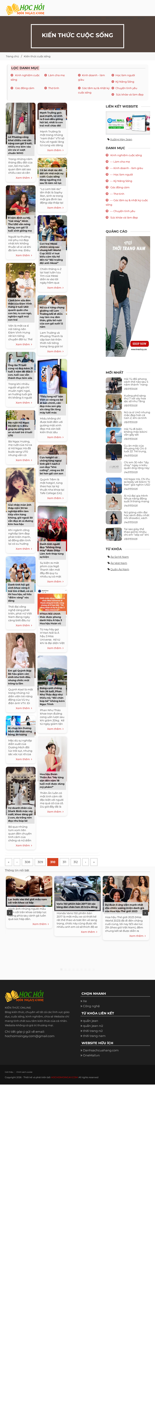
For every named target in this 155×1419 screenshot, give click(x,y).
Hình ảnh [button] (127, 17)
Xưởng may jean (121, 139)
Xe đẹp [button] (42, 17)
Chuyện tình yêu (126, 88)
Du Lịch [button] (111, 17)
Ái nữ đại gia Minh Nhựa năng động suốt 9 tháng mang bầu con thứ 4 (136, 500)
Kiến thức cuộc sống (37, 56)
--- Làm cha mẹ (120, 161)
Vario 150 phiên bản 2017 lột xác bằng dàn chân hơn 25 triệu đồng (77, 905)
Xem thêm (23, 177)
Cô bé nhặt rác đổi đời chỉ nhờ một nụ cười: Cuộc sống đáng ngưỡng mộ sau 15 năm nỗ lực (51, 177)
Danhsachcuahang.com (101, 1050)
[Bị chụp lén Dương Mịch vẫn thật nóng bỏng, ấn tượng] (20, 725)
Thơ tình (53, 88)
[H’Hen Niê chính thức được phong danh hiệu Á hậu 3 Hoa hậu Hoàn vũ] (52, 605)
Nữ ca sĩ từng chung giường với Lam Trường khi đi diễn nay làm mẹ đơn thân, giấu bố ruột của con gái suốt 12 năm (52, 317)
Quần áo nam (119, 569)
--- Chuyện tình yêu (122, 211)
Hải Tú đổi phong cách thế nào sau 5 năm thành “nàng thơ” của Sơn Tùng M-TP (136, 384)
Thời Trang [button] (78, 17)
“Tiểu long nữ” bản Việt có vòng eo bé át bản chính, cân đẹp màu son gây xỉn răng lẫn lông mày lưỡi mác (51, 404)
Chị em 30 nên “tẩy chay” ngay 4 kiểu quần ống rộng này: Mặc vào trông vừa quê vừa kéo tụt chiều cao (137, 469)
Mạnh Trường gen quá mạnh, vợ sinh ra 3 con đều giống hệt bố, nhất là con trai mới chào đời (51, 119)
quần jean (90, 1021)
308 (27, 862)
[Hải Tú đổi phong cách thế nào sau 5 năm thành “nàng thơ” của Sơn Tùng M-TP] (114, 387)
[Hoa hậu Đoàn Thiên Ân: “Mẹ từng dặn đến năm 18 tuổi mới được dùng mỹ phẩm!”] (52, 758)
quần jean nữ (93, 1026)
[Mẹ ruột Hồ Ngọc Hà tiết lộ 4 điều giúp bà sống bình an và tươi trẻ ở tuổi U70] (20, 419)
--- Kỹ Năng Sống (121, 181)
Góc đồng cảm (24, 88)
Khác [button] (141, 17)
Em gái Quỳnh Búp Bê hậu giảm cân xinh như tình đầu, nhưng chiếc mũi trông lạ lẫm (19, 677)
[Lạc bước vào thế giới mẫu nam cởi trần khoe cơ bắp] (29, 891)
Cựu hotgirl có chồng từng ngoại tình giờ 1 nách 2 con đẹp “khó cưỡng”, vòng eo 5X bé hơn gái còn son (52, 465)
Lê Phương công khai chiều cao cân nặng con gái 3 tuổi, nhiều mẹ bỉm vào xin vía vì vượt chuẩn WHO (20, 145)
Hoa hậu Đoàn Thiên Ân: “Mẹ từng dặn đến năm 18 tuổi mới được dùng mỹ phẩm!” (52, 780)
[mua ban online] (128, 122)
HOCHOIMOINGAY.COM (64, 1077)
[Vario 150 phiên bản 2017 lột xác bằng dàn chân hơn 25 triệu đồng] (77, 893)
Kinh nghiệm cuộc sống (126, 155)
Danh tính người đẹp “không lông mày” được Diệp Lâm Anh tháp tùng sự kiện (52, 550)
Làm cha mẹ (56, 75)
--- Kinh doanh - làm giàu (126, 168)
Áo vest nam (118, 563)
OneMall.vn (91, 1055)
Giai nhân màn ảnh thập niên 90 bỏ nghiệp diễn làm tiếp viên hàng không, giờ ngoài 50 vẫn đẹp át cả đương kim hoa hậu (20, 514)
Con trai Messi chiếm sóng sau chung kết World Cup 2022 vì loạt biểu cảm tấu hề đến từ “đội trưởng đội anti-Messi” (51, 253)
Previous (10, 913)
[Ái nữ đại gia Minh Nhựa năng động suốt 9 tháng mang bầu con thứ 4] (114, 504)
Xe (85, 1001)
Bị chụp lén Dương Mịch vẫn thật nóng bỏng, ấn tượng (20, 731)
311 (64, 862)
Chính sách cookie (24, 1072)
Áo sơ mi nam (119, 556)
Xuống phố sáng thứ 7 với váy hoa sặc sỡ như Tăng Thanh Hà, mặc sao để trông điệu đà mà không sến (136, 402)
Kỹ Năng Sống (124, 81)
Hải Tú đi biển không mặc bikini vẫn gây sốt (135, 431)
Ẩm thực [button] (96, 17)
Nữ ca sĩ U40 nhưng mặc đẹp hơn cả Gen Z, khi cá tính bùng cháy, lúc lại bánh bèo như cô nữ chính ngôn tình (137, 419)
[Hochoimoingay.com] (25, 7)
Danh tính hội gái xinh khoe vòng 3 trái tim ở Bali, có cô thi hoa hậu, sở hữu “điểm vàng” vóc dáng (20, 592)
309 (40, 862)
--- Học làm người (121, 174)
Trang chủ (12, 56)
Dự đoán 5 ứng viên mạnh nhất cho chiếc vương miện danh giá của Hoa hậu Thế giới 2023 (124, 908)
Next (145, 913)
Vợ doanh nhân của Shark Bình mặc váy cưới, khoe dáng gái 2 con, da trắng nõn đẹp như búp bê (20, 814)
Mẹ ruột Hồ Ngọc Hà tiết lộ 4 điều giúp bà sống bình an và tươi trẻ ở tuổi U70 (20, 429)
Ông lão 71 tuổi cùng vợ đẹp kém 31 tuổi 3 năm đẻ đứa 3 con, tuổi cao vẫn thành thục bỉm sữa (20, 371)
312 (75, 862)
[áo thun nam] (128, 296)
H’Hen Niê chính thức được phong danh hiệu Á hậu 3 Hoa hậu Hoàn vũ (51, 618)
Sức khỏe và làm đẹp (129, 94)
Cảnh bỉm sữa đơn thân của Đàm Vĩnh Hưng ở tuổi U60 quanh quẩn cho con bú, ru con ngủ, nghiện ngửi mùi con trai (20, 310)
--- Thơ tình (117, 193)
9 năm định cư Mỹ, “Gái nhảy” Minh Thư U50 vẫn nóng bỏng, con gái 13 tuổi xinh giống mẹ (20, 224)
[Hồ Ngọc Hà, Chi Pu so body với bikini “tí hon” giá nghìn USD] (114, 487)
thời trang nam (94, 1036)
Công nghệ (91, 1006)
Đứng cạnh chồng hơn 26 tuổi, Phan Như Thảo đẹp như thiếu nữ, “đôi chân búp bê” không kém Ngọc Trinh (52, 696)
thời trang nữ (93, 1031)
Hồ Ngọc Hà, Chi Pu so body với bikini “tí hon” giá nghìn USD (137, 481)
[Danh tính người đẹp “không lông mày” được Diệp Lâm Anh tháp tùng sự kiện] (52, 528)
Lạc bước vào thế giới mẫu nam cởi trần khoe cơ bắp (27, 901)
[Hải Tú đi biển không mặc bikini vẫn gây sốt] (114, 437)
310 (52, 862)
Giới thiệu (9, 1072)
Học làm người (125, 75)
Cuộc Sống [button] (58, 17)
